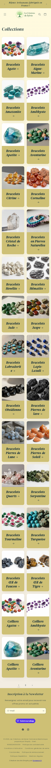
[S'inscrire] (43, 711)
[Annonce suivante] (46, 4)
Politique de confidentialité (33, 745)
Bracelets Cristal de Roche (13, 241)
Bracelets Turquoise (38, 537)
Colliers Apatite (12, 666)
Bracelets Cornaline (38, 196)
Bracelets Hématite (37, 286)
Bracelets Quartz (13, 494)
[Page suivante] (32, 685)
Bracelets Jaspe (38, 325)
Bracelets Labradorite (13, 366)
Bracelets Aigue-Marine (38, 68)
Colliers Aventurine (38, 666)
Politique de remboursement (33, 752)
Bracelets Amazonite (13, 110)
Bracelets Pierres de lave (38, 410)
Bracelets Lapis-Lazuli (38, 366)
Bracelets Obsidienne (13, 408)
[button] (5, 14)
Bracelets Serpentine (38, 494)
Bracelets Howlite (13, 286)
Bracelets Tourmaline (13, 537)
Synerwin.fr (37, 760)
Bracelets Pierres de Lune (13, 453)
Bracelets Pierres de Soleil (38, 453)
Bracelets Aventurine (38, 153)
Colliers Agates (12, 623)
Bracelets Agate (13, 66)
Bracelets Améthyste (38, 110)
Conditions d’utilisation (13, 748)
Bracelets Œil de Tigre (38, 582)
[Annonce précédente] (4, 4)
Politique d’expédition (18, 756)
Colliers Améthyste (38, 623)
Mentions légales (36, 756)
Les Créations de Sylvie (19, 739)
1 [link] (18, 685)
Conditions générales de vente (37, 748)
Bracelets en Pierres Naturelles (38, 241)
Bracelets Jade (13, 325)
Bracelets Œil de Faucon (13, 582)
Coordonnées (14, 752)
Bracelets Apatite (13, 153)
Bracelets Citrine (13, 196)
